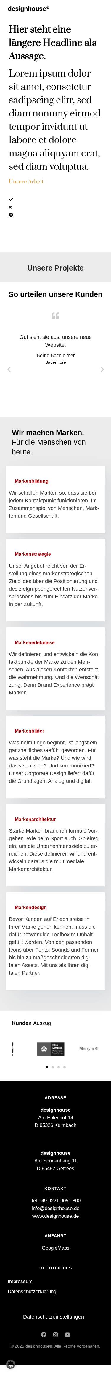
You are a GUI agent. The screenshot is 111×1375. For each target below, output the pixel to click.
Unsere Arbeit (26, 181)
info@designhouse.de (55, 1208)
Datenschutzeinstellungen (53, 1317)
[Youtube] (67, 1334)
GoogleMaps (56, 1248)
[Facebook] (43, 1334)
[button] (9, 369)
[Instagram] (55, 1334)
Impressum (20, 1281)
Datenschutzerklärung (32, 1291)
